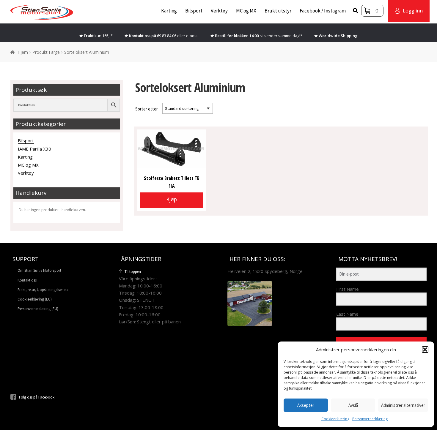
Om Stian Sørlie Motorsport (39, 270)
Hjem (23, 52)
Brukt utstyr (278, 10)
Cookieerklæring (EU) (35, 299)
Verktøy (219, 10)
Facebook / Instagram (323, 10)
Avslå (353, 405)
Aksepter (305, 405)
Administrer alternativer (403, 405)
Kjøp (171, 199)
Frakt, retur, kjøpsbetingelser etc (43, 289)
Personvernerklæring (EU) (38, 308)
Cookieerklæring (335, 418)
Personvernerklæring (370, 418)
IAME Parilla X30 (34, 149)
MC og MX (246, 10)
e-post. (192, 35)
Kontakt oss (27, 280)
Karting (169, 10)
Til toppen (133, 271)
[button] (425, 349)
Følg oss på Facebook (36, 397)
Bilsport (193, 10)
